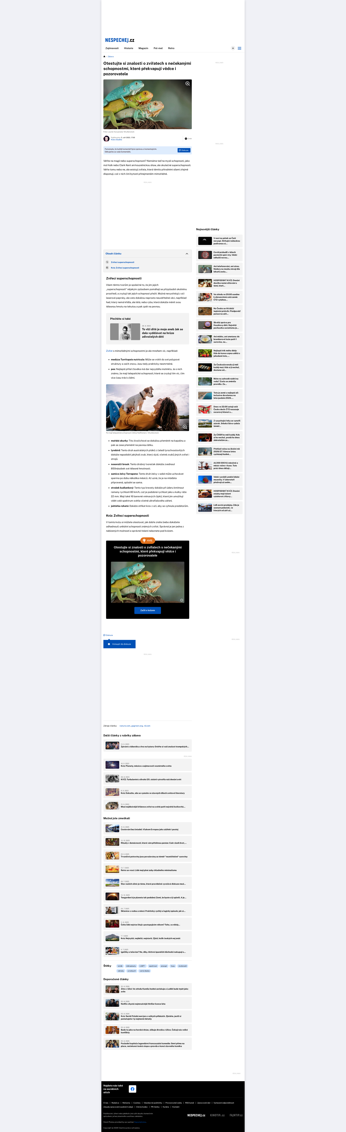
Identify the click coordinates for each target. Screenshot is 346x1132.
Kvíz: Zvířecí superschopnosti (125, 268)
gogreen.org (137, 726)
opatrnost (153, 966)
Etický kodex (142, 1107)
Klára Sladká (116, 139)
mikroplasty (131, 966)
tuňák (120, 966)
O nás (105, 1103)
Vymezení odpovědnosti (224, 1103)
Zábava (111, 57)
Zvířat (109, 350)
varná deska (144, 971)
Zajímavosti (112, 48)
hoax (173, 966)
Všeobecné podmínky (153, 1103)
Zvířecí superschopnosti (122, 262)
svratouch (132, 971)
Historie (128, 48)
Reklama (126, 1103)
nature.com (125, 726)
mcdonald (183, 966)
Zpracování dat (203, 1103)
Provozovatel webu (173, 1103)
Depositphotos (140, 1122)
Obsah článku (113, 253)
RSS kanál (189, 1103)
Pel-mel (158, 48)
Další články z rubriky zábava (122, 735)
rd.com (147, 726)
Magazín (143, 48)
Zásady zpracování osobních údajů (118, 1107)
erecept (164, 966)
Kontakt (175, 1107)
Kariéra (166, 1107)
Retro (171, 48)
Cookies (136, 1103)
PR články (155, 1107)
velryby (121, 971)
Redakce (115, 1103)
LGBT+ (142, 966)
